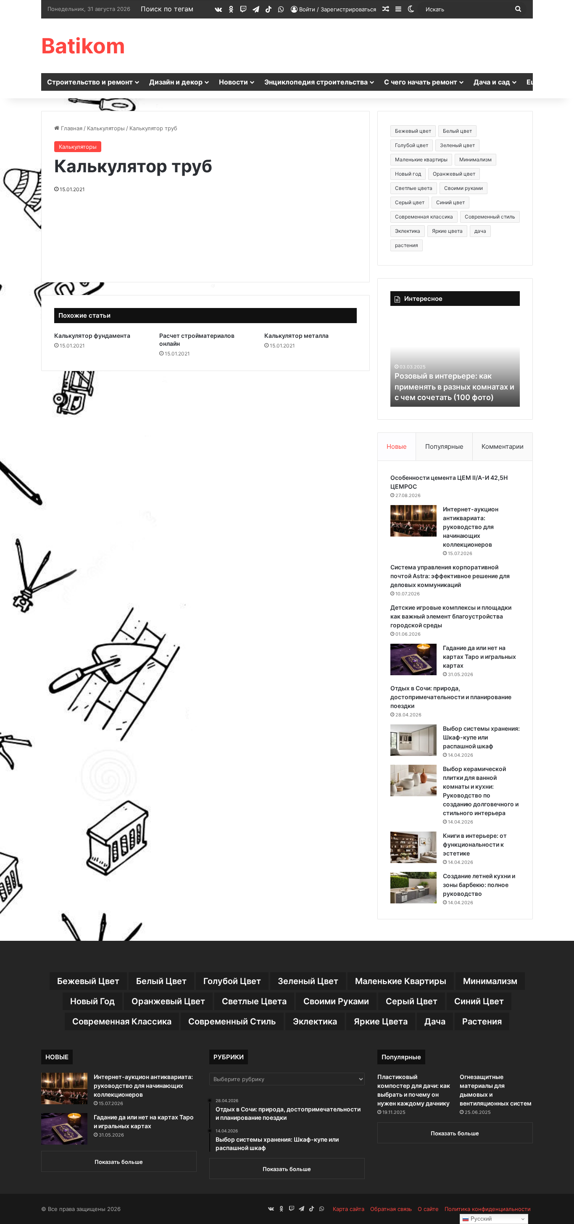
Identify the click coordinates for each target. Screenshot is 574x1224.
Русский (480, 1219)
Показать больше (119, 1161)
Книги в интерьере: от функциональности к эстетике (475, 844)
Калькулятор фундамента (92, 335)
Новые (397, 446)
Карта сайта (348, 1209)
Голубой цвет (411, 145)
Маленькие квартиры (421, 159)
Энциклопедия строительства (316, 82)
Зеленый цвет (457, 145)
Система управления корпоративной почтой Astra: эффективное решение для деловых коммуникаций (450, 575)
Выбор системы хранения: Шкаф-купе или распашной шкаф (481, 737)
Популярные (444, 446)
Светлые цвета (413, 188)
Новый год (408, 174)
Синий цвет (450, 202)
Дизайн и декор (176, 82)
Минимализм (475, 159)
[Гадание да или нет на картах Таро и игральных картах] (413, 659)
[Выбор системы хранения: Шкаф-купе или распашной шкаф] (413, 740)
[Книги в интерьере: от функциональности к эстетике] (413, 847)
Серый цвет (409, 202)
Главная (70, 128)
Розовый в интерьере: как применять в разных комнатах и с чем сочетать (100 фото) (454, 386)
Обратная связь (391, 1209)
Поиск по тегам (167, 9)
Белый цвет (457, 131)
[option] (455, 360)
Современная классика (424, 216)
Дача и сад (492, 82)
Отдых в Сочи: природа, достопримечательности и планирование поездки (450, 696)
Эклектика (407, 231)
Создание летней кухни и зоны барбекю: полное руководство (479, 884)
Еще (534, 82)
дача (480, 231)
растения (406, 245)
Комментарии (503, 446)
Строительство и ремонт (90, 82)
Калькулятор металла (296, 335)
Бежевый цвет (413, 131)
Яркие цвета (447, 231)
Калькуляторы (106, 128)
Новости (233, 82)
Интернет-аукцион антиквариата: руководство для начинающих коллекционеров (470, 526)
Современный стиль (490, 216)
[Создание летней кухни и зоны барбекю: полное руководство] (413, 887)
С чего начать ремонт (420, 82)
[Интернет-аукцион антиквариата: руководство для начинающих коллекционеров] (413, 521)
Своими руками (463, 188)
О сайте (428, 1209)
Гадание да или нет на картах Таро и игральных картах (479, 656)
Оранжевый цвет (454, 174)
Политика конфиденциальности (488, 1209)
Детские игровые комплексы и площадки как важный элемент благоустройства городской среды (450, 616)
